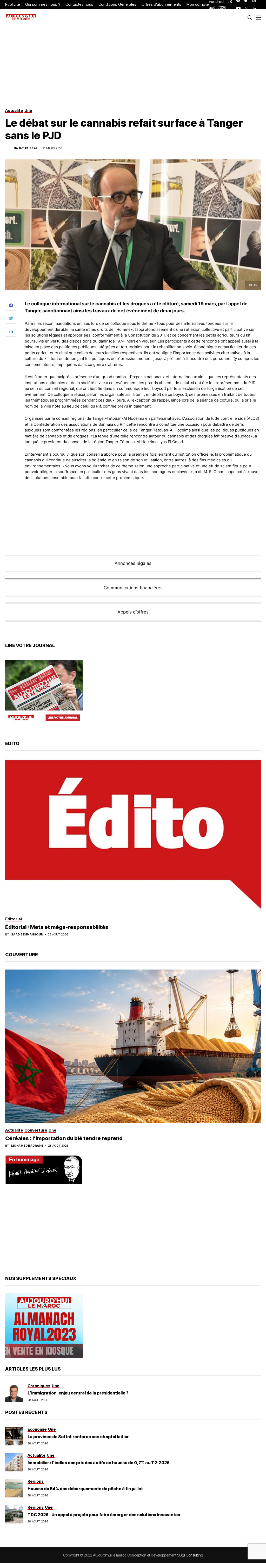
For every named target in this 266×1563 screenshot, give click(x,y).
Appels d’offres (133, 612)
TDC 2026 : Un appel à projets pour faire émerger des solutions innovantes (104, 1514)
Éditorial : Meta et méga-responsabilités (56, 927)
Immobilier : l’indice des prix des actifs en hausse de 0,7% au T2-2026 (99, 1462)
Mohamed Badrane (27, 1145)
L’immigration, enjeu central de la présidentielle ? (78, 1393)
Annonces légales (133, 563)
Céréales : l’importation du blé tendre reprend (64, 1138)
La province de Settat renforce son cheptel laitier (78, 1436)
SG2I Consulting (190, 1555)
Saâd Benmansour (27, 934)
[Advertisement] (142, 499)
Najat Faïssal (26, 148)
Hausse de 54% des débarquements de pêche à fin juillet (85, 1488)
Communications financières (133, 587)
